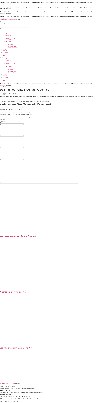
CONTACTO (5, 55)
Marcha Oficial (8, 40)
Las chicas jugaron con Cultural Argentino (18, 236)
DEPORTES (5, 50)
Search (1, 21)
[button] (48, 57)
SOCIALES (5, 52)
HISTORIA (7, 43)
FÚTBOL (5, 49)
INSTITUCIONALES (7, 54)
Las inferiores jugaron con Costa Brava (17, 348)
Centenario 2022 (9, 41)
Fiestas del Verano (12, 47)
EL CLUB (5, 33)
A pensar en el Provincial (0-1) (13, 292)
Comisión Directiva (10, 38)
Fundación (10, 44)
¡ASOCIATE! (8, 35)
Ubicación (7, 36)
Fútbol (4, 87)
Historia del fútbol (12, 46)
